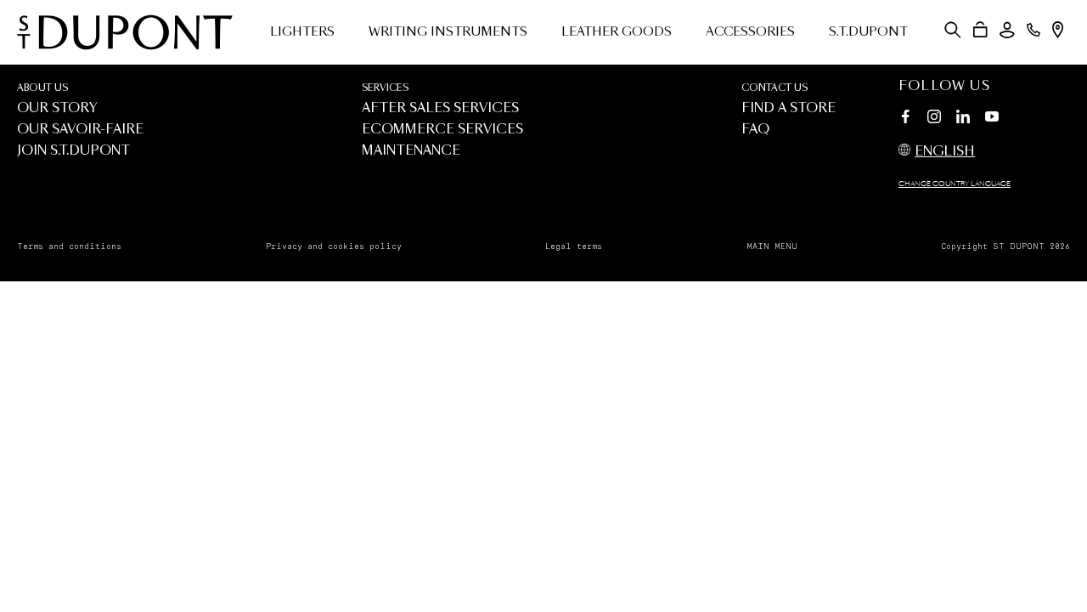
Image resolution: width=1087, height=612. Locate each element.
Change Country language (954, 184)
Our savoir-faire (80, 129)
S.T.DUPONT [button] (868, 32)
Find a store (788, 108)
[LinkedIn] (963, 119)
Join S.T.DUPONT (73, 150)
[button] (952, 29)
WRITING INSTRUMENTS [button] (448, 32)
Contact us (774, 88)
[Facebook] (905, 119)
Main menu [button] (771, 246)
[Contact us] (1033, 30)
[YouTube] (992, 117)
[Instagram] (934, 119)
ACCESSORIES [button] (750, 32)
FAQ (755, 129)
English (945, 151)
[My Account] (1007, 30)
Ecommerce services (442, 129)
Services (385, 88)
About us (42, 88)
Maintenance (411, 150)
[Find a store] (1057, 29)
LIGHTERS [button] (302, 32)
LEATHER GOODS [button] (616, 32)
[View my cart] (980, 29)
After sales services (440, 108)
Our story (57, 108)
